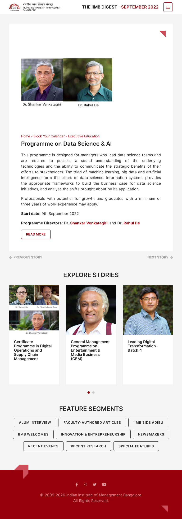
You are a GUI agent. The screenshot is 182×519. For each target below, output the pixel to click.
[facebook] (77, 484)
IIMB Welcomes (33, 434)
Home (25, 136)
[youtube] (104, 484)
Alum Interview (35, 422)
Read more (36, 234)
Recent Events (43, 446)
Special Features (136, 446)
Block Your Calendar (49, 136)
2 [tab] (93, 392)
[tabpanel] (34, 334)
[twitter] (94, 484)
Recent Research (88, 446)
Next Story (157, 257)
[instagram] (85, 484)
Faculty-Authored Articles (92, 422)
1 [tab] (88, 392)
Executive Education (84, 136)
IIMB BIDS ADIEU (148, 422)
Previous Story (28, 257)
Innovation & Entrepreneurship (93, 434)
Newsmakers (151, 434)
